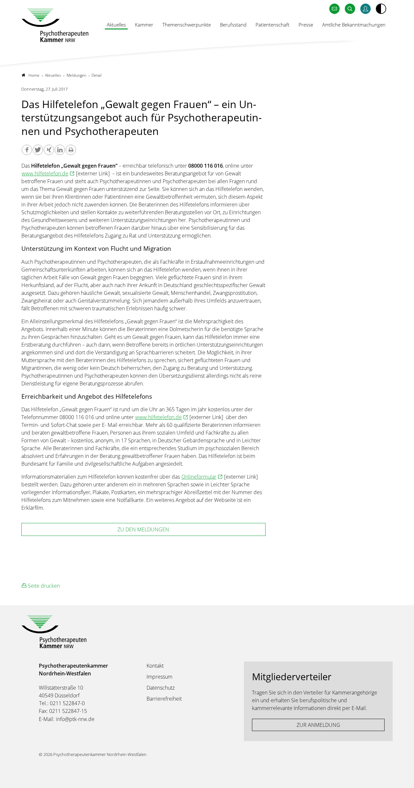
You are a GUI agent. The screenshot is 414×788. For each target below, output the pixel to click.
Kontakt (155, 665)
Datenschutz (161, 687)
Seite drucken (43, 585)
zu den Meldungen (143, 529)
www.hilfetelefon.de (45, 173)
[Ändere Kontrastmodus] (381, 9)
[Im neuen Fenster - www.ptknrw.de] (365, 9)
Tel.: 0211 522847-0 (62, 703)
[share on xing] (49, 150)
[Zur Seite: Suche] (350, 9)
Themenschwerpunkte (186, 24)
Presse (306, 24)
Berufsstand (233, 24)
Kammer (144, 24)
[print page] (71, 150)
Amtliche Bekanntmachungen (354, 24)
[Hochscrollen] (402, 776)
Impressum (159, 676)
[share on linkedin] (60, 150)
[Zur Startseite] (55, 25)
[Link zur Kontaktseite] (334, 9)
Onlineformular (198, 476)
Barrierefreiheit (164, 698)
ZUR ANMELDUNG (318, 724)
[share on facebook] (27, 150)
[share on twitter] (38, 150)
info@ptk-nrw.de (75, 719)
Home (33, 75)
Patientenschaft (272, 24)
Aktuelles (116, 24)
